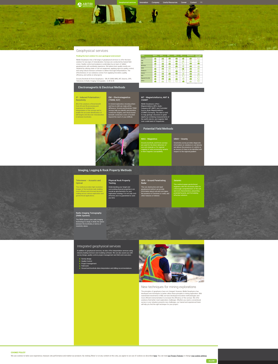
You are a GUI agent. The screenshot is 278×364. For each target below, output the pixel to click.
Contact (193, 2)
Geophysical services (127, 2)
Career (184, 2)
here (155, 356)
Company (155, 2)
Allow (211, 361)
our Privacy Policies (175, 356)
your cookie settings (199, 356)
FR (201, 2)
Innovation (144, 2)
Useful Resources (170, 2)
